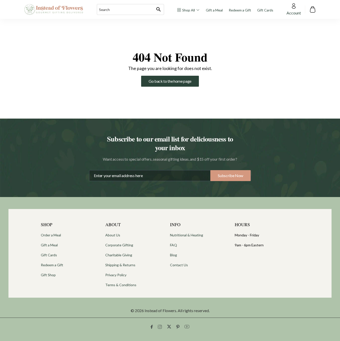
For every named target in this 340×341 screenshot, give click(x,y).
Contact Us (179, 265)
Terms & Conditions (120, 285)
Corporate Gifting (119, 245)
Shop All (188, 10)
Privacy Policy (115, 275)
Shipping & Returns (120, 265)
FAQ (173, 245)
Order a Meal (51, 235)
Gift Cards (265, 10)
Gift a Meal (214, 10)
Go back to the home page (170, 81)
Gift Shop (48, 275)
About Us (112, 235)
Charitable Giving (118, 255)
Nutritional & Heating (186, 235)
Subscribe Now (230, 175)
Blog (173, 255)
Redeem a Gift (240, 10)
